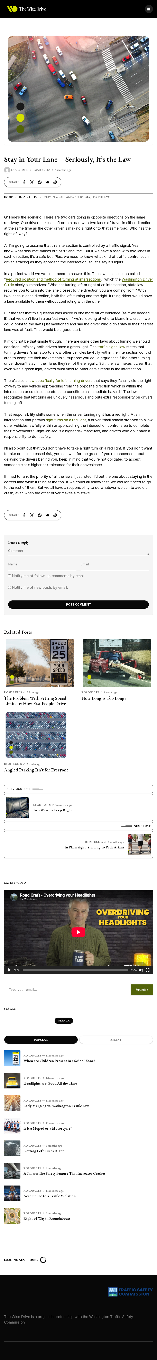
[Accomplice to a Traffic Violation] (12, 1193)
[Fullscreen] (148, 970)
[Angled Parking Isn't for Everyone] (39, 735)
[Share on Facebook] (24, 182)
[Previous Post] (17, 807)
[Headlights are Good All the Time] (12, 1080)
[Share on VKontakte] (47, 182)
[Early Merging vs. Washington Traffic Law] (12, 1103)
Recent (116, 1040)
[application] (78, 932)
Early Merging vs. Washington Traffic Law (56, 1105)
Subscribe (142, 989)
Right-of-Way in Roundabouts (47, 1218)
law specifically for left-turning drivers (60, 380)
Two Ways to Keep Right (52, 810)
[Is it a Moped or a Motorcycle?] (12, 1126)
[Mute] (141, 970)
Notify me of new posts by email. (40, 587)
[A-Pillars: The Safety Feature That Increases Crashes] (12, 1171)
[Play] (9, 970)
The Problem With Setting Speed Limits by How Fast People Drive (35, 701)
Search (64, 1020)
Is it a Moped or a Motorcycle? (48, 1128)
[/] (149, 9)
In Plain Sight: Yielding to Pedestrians (94, 847)
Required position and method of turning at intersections (53, 279)
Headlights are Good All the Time (50, 1083)
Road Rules (41, 170)
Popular (41, 1040)
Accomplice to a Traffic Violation (50, 1196)
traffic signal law (111, 347)
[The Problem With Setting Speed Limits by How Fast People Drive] (39, 663)
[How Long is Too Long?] (117, 663)
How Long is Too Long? (104, 698)
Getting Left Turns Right (44, 1150)
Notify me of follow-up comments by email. (48, 576)
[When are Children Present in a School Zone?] (12, 1058)
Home (8, 197)
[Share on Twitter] (32, 182)
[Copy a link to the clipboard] (55, 182)
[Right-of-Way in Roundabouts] (12, 1216)
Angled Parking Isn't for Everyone (36, 770)
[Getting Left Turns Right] (12, 1148)
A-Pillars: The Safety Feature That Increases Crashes (64, 1173)
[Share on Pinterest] (40, 182)
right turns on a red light (66, 420)
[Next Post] (139, 844)
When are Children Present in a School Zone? (59, 1060)
